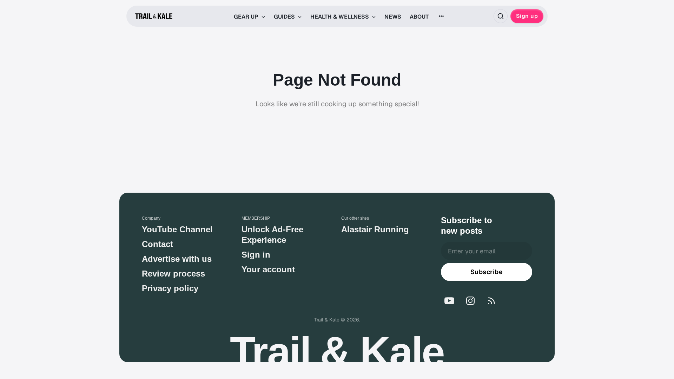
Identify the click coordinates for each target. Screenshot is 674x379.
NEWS (392, 16)
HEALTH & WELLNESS (340, 16)
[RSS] (491, 300)
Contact (157, 244)
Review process (173, 273)
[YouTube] (449, 300)
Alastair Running (375, 229)
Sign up (527, 16)
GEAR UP (247, 16)
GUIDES (285, 16)
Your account (268, 269)
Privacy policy (170, 288)
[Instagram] (470, 300)
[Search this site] (501, 16)
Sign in (256, 254)
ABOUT (419, 16)
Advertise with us (177, 259)
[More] (441, 16)
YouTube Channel (177, 229)
